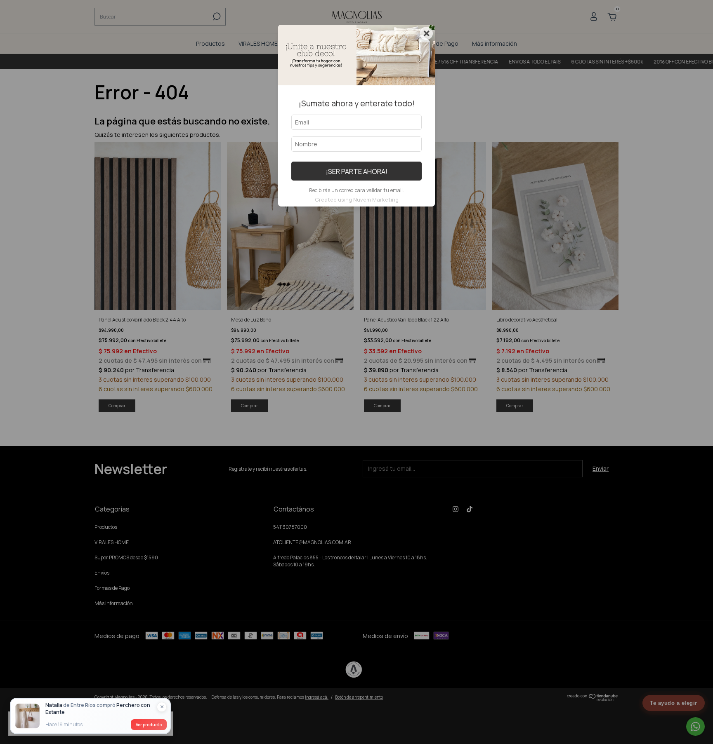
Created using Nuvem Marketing (357, 199)
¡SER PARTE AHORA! (356, 171)
